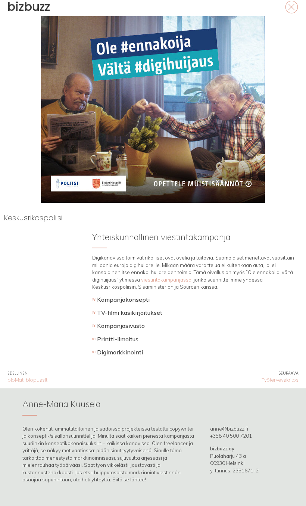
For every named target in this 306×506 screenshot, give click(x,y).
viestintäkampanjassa (166, 280)
